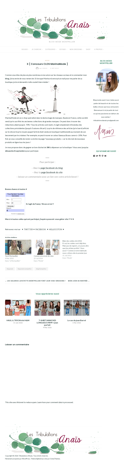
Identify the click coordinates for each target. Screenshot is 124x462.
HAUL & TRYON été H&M (18, 320)
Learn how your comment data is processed (55, 402)
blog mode (10, 269)
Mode (47, 60)
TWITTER (28, 229)
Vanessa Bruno (64, 135)
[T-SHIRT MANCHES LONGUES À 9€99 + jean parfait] (47, 307)
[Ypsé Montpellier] (18, 247)
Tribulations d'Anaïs (26, 456)
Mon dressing (76, 49)
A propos (98, 49)
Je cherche (36, 49)
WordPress (26, 459)
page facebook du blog (52, 167)
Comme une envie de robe (44, 256)
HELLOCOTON (55, 229)
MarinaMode (10, 118)
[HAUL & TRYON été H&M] (18, 307)
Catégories (50, 49)
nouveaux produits (53, 139)
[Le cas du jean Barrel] (77, 307)
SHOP (88, 49)
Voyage (62, 49)
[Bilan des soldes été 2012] (76, 249)
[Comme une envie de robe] (47, 247)
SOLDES (25, 49)
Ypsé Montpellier (11, 256)
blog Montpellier (41, 269)
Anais (44, 68)
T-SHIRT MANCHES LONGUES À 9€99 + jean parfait (47, 322)
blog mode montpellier (25, 269)
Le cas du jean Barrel (76, 320)
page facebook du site (51, 172)
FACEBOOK (40, 229)
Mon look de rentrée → (79, 281)
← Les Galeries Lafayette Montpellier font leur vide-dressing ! (35, 281)
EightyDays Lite (41, 459)
